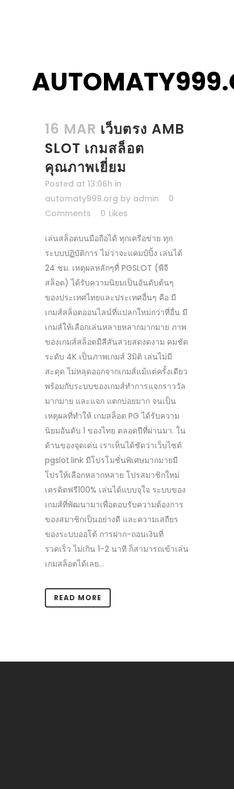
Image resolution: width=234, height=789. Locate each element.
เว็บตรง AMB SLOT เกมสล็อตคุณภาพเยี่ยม (115, 147)
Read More (78, 597)
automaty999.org (81, 198)
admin (146, 198)
